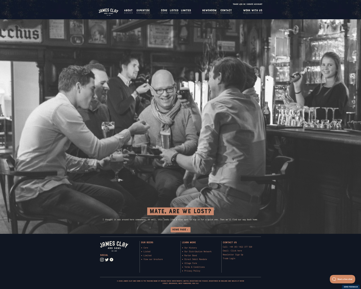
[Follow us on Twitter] (107, 260)
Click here (236, 250)
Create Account (254, 4)
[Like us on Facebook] (111, 260)
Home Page (179, 229)
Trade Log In (239, 4)
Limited (186, 10)
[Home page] (108, 15)
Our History (190, 247)
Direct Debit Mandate (195, 259)
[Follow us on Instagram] (102, 260)
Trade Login (229, 258)
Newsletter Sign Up (233, 254)
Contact (226, 10)
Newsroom (209, 10)
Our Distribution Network (198, 251)
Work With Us (252, 10)
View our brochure (153, 259)
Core (164, 10)
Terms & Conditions (194, 267)
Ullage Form (190, 263)
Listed (174, 10)
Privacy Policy (192, 271)
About (128, 10)
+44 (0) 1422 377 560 (241, 247)
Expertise (143, 10)
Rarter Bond (190, 255)
